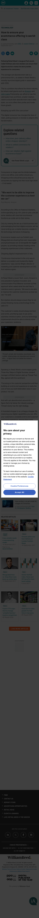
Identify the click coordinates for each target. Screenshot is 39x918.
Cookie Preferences (19, 486)
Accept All (19, 492)
